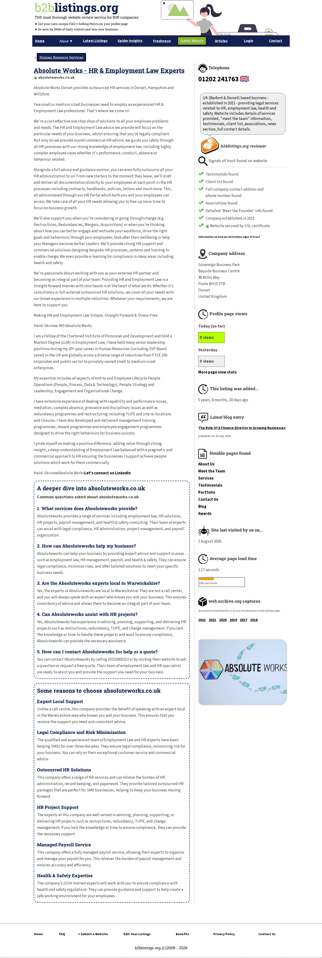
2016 (254, 619)
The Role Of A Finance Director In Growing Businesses (241, 428)
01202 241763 (218, 79)
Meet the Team (211, 471)
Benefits (182, 934)
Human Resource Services (61, 57)
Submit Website (192, 40)
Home (38, 934)
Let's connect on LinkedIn (107, 473)
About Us (206, 464)
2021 (202, 619)
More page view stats (217, 372)
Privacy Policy (224, 934)
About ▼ (66, 41)
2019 (233, 619)
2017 (243, 619)
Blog (202, 506)
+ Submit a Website (93, 934)
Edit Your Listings (137, 934)
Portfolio (206, 492)
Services (206, 478)
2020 (223, 619)
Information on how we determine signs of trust (229, 237)
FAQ (62, 934)
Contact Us (208, 499)
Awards (204, 513)
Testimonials (210, 485)
